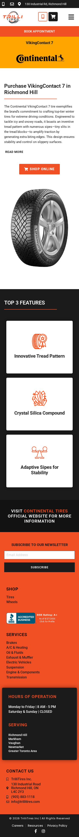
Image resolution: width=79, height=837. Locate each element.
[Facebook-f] (36, 831)
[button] (13, 151)
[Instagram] (43, 831)
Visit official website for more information (39, 516)
